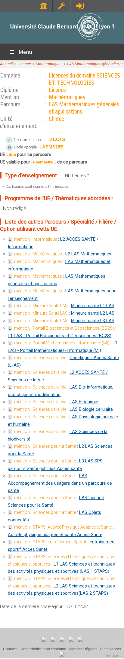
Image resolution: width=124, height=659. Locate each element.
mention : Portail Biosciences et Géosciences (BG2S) (64, 328)
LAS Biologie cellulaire (91, 409)
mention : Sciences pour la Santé (45, 446)
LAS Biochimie (84, 401)
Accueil (6, 64)
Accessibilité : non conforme (43, 649)
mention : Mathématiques (38, 254)
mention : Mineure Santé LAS (41, 305)
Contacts (10, 649)
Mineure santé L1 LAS (92, 305)
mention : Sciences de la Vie (40, 357)
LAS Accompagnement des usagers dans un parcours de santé (60, 483)
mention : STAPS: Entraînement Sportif (50, 541)
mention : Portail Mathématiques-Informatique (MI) (61, 342)
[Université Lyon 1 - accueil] (62, 40)
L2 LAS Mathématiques (88, 254)
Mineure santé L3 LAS (92, 320)
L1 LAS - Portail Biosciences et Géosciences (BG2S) (59, 335)
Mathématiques (49, 64)
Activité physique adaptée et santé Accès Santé (55, 534)
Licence (24, 64)
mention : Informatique (35, 239)
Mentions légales (83, 649)
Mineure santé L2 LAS (92, 313)
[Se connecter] (80, 5)
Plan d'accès (110, 649)
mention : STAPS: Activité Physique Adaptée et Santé (63, 527)
